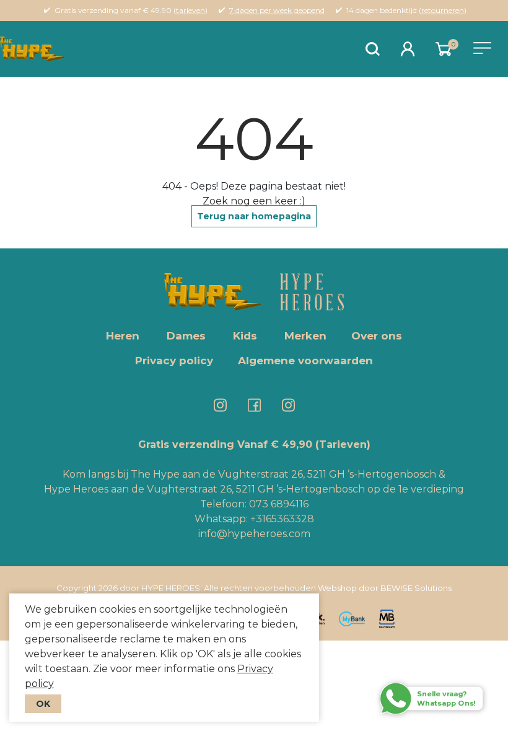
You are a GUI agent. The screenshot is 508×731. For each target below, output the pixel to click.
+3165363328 (281, 519)
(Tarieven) (342, 444)
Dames (186, 336)
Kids (245, 336)
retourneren (442, 10)
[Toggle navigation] (482, 48)
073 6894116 (279, 504)
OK (43, 703)
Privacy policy (174, 360)
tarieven (190, 10)
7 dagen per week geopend (277, 10)
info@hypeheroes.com (254, 534)
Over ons (376, 336)
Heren (122, 336)
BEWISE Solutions (416, 588)
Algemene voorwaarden (305, 360)
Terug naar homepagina (254, 216)
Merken (305, 336)
